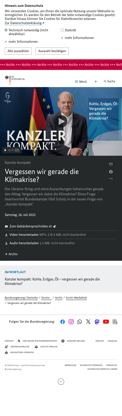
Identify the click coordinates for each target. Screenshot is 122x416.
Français (112, 341)
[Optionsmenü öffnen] (111, 179)
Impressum (70, 365)
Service (46, 297)
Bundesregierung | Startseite (21, 297)
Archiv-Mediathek (76, 297)
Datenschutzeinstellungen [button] (102, 369)
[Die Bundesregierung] (14, 81)
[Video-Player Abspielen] (61, 121)
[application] (61, 121)
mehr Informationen (23, 42)
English (100, 341)
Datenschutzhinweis (91, 365)
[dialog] (61, 29)
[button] (11, 150)
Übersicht (111, 365)
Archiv (13, 254)
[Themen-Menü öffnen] (95, 81)
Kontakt (9, 341)
